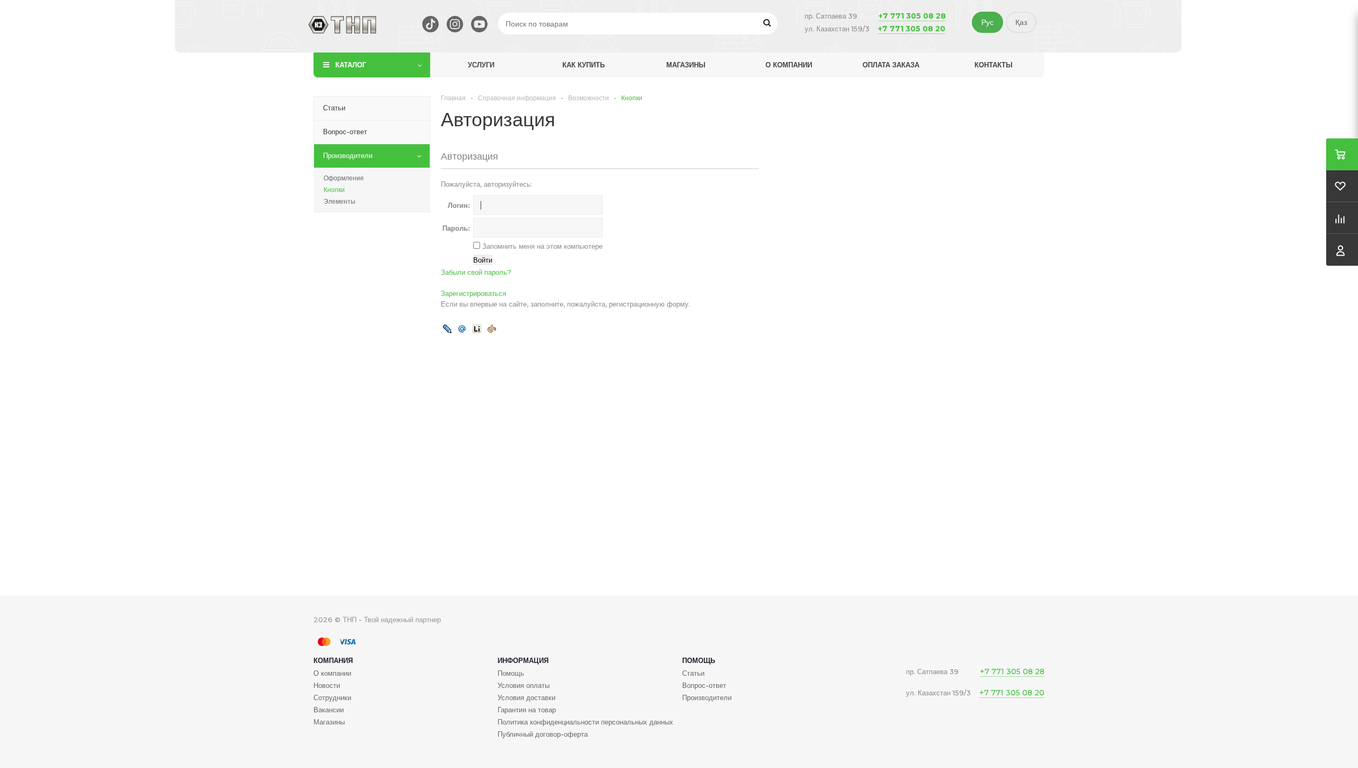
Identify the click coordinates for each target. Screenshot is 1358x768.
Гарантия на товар (527, 709)
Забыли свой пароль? (476, 272)
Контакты (993, 64)
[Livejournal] (447, 328)
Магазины (686, 64)
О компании (788, 64)
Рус (987, 22)
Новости (327, 685)
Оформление (344, 178)
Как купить (583, 64)
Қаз (1021, 22)
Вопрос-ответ (704, 685)
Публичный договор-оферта (543, 734)
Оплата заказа (891, 64)
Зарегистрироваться (473, 293)
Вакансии (329, 709)
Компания (333, 660)
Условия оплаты (524, 685)
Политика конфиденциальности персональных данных (585, 722)
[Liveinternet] (477, 328)
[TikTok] (430, 24)
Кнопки (334, 190)
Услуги (481, 64)
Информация (523, 660)
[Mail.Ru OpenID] (462, 328)
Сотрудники (332, 697)
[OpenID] (492, 328)
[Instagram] (455, 24)
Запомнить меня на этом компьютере (541, 246)
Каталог (350, 64)
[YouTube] (479, 24)
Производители (707, 697)
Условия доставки (526, 697)
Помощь (698, 660)
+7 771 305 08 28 (912, 16)
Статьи (693, 673)
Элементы (339, 201)
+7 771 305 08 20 (911, 28)
